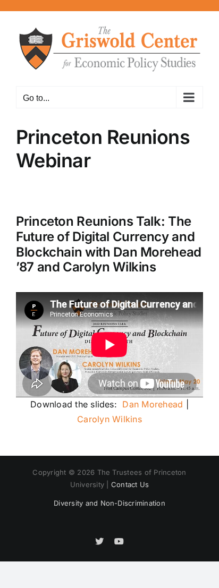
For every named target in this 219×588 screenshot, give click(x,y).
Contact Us (130, 484)
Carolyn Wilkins (109, 419)
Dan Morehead (152, 404)
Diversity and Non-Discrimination (109, 503)
